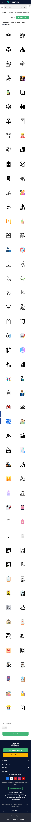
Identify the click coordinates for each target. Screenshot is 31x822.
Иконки (4, 12)
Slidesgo (22, 819)
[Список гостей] (8, 64)
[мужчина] (22, 378)
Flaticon (15, 819)
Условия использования (15, 792)
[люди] (22, 149)
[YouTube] (23, 778)
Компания (5, 771)
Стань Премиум (15, 755)
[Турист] (8, 92)
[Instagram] (19, 778)
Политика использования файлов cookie (16, 796)
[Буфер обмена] (8, 164)
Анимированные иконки (22, 12)
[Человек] (22, 364)
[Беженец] (22, 235)
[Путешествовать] (8, 350)
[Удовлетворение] (8, 264)
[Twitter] (11, 778)
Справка (4, 768)
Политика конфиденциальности (15, 794)
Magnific (9, 819)
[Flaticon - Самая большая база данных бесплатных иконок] (13, 2)
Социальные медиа (15, 774)
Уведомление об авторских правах (16, 797)
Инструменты (6, 764)
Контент (4, 761)
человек (4, 727)
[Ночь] (8, 393)
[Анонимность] (22, 49)
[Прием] (22, 436)
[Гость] (22, 64)
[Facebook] (7, 778)
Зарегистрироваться (15, 788)
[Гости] (8, 35)
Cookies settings (16, 799)
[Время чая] (8, 107)
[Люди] (8, 436)
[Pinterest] (15, 778)
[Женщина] (8, 78)
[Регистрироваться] (22, 178)
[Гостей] (22, 35)
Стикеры (10, 12)
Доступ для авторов (15, 750)
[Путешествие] (8, 192)
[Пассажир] (8, 278)
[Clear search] (21, 7)
